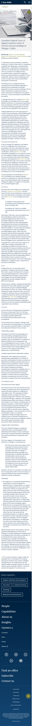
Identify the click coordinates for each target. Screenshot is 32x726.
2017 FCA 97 (11, 297)
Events (4, 641)
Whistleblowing (16, 702)
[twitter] (25, 654)
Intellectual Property (20, 585)
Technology (6, 589)
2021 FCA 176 (22, 159)
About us (7, 616)
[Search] (25, 2)
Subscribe (7, 675)
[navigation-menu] (29, 2)
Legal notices (16, 692)
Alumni (4, 646)
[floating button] (28, 696)
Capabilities (9, 611)
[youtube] (20, 660)
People (6, 606)
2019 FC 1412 (18, 152)
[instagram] (16, 654)
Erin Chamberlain (11, 56)
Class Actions (6, 585)
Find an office (10, 670)
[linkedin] (11, 660)
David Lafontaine (22, 56)
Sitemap (15, 709)
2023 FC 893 (25, 99)
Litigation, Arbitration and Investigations (14, 580)
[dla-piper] (6, 2)
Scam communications (16, 705)
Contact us (8, 681)
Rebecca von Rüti (14, 54)
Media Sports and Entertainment (12, 594)
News (3, 637)
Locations (5, 632)
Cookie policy (16, 695)
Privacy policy (16, 689)
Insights (5, 7)
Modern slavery (16, 698)
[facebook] (6, 654)
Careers (6, 627)
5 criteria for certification (14, 191)
